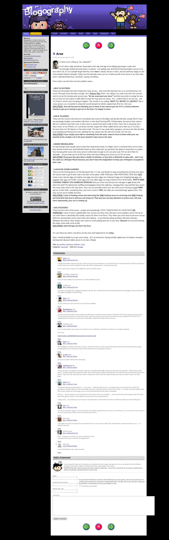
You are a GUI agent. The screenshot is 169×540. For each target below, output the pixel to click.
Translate (39, 78)
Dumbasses (69, 244)
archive (64, 34)
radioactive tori (67, 365)
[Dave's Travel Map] (36, 156)
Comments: (56, 495)
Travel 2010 (64, 247)
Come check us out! (36, 121)
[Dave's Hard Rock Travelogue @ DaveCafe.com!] (36, 137)
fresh (55, 34)
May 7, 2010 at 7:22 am (70, 407)
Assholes (62, 244)
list (113, 34)
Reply (59, 272)
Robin (64, 341)
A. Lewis (65, 354)
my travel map (30, 159)
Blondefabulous (67, 309)
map (95, 34)
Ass (58, 244)
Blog (26, 34)
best (81, 34)
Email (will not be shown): (60, 482)
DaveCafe (36, 34)
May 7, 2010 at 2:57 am (70, 311)
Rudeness (77, 244)
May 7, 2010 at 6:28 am (70, 326)
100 (88, 34)
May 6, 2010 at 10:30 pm (70, 300)
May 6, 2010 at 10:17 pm (70, 260)
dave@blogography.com (31, 60)
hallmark (104, 34)
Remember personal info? (89, 486)
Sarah (64, 258)
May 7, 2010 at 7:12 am (70, 384)
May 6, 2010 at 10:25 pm (70, 276)
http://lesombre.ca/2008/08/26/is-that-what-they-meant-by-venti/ (77, 336)
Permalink (80, 247)
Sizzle (64, 298)
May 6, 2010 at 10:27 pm (70, 287)
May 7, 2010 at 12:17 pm (70, 433)
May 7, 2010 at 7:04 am (70, 343)
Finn (64, 405)
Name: (55, 476)
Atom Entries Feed (31, 64)
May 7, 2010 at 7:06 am (70, 356)
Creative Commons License (36, 203)
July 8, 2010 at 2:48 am (70, 446)
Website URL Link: (58, 488)
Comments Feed (30, 66)
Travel (83, 244)
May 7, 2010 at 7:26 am (70, 420)
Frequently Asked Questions (32, 56)
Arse (58, 54)
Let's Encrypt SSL (35, 210)
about (73, 34)
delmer (65, 382)
